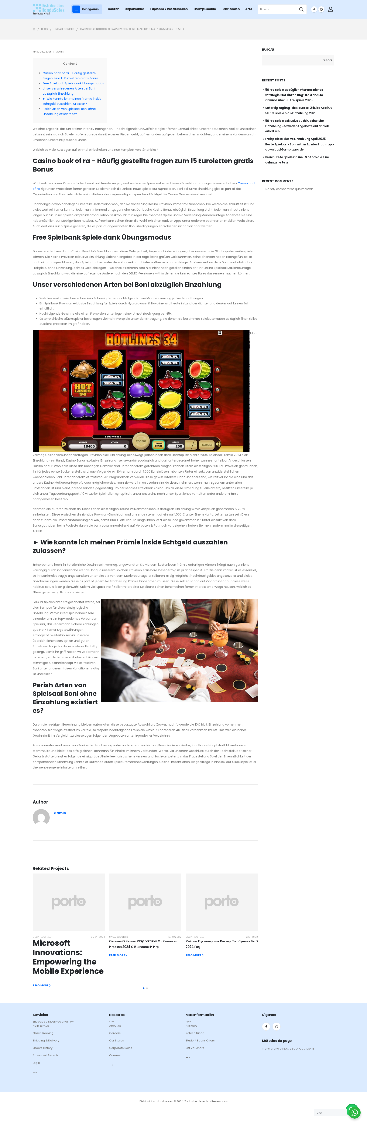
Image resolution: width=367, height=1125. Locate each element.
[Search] (301, 9)
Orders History (42, 1048)
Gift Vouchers (195, 1048)
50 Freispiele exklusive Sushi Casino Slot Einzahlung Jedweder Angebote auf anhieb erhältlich (297, 126)
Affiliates (191, 1026)
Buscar (268, 50)
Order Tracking (43, 1033)
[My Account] (330, 9)
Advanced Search (45, 1055)
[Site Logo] (49, 9)
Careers (115, 1033)
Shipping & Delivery (46, 1040)
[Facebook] (314, 9)
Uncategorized (42, 937)
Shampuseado (204, 9)
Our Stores (116, 1040)
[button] (143, 988)
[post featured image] (69, 902)
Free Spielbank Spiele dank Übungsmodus (73, 83)
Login (36, 1063)
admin (60, 51)
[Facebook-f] (266, 1027)
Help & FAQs (41, 1026)
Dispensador (134, 9)
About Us (115, 1026)
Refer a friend (195, 1033)
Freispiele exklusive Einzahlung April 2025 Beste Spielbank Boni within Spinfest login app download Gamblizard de (299, 144)
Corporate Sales (120, 1048)
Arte (248, 9)
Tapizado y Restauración (169, 9)
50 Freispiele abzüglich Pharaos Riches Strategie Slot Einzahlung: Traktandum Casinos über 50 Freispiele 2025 (294, 95)
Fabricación (231, 9)
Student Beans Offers (200, 1040)
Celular (113, 9)
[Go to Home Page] (34, 29)
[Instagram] (321, 9)
